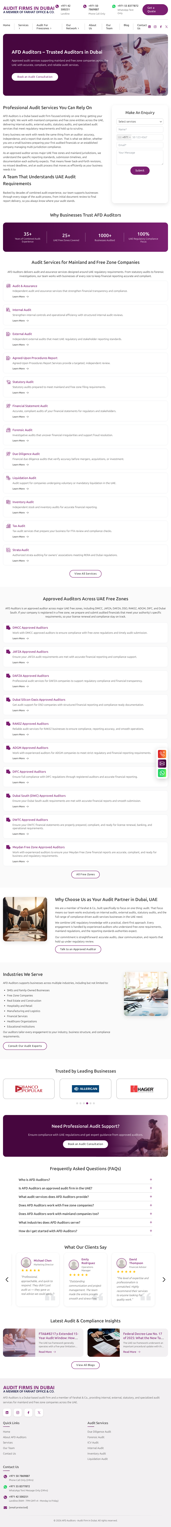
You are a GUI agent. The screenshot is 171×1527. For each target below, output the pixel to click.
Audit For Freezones (43, 27)
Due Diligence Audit (99, 1431)
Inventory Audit (97, 1453)
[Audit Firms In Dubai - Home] (29, 10)
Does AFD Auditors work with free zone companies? (56, 1205)
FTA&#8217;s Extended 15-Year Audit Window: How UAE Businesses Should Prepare (58, 1340)
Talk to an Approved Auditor (78, 949)
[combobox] (124, 137)
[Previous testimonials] (7, 1280)
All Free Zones (85, 874)
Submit (140, 170)
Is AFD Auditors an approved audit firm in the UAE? (55, 1188)
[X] (166, 26)
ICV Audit (93, 1442)
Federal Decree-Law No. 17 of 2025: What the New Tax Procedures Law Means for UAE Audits (142, 1340)
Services (23, 25)
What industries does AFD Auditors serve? (49, 1222)
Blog (126, 25)
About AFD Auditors (14, 1437)
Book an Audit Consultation (34, 76)
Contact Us (9, 1453)
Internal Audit (96, 1448)
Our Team (109, 27)
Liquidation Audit (98, 1459)
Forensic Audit (96, 1437)
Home (6, 25)
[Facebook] (160, 26)
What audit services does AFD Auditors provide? (54, 1197)
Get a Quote (151, 9)
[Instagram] (155, 26)
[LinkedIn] (149, 26)
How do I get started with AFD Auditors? (48, 1231)
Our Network (71, 27)
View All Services (85, 573)
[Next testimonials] (164, 1280)
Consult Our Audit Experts (25, 1046)
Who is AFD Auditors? (34, 1180)
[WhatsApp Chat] (162, 773)
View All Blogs (85, 1365)
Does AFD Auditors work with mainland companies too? (59, 1214)
